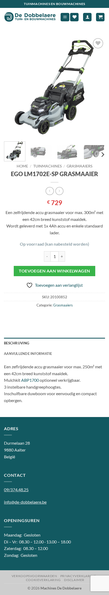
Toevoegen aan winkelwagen (54, 271)
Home (22, 166)
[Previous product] (59, 191)
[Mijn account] (87, 17)
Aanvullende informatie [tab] (28, 353)
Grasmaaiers (79, 166)
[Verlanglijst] (74, 17)
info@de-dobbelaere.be (25, 501)
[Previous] (12, 87)
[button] (65, 17)
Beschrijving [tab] (16, 343)
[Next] (96, 87)
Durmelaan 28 (17, 442)
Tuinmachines (47, 166)
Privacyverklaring (78, 576)
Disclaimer (74, 580)
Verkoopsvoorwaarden (34, 576)
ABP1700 (30, 380)
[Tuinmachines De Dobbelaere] (30, 17)
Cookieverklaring (43, 580)
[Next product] (50, 191)
